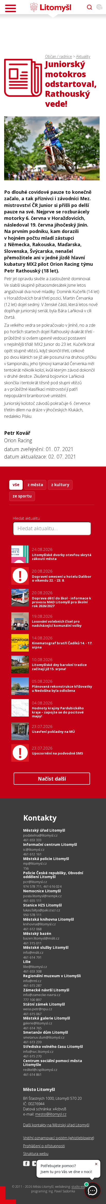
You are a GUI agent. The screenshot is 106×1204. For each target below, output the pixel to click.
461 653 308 (32, 971)
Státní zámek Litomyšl (44, 1004)
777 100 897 (32, 999)
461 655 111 (32, 900)
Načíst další (52, 778)
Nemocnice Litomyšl (42, 890)
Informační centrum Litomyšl (50, 844)
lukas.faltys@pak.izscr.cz (41, 910)
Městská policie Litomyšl (46, 858)
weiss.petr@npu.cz (37, 1009)
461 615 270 (32, 1056)
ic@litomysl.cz (34, 850)
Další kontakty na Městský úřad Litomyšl (56, 1124)
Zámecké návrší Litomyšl (46, 990)
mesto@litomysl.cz (50, 1114)
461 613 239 (32, 1042)
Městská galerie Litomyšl (46, 1018)
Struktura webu (35, 1153)
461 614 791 (32, 957)
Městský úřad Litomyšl (44, 830)
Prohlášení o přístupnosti (44, 1145)
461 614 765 (32, 1028)
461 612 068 (32, 929)
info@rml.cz (32, 981)
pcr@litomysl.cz (35, 882)
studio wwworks (82, 1186)
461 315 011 (32, 943)
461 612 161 (32, 854)
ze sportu (22, 496)
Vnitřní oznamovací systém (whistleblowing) (58, 1137)
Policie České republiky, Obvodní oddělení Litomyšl (53, 874)
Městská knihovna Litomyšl (48, 919)
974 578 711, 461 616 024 (42, 886)
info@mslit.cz (33, 952)
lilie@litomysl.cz (35, 967)
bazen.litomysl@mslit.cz (41, 938)
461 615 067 (32, 1014)
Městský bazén (37, 933)
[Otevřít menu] (10, 8)
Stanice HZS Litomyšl (42, 905)
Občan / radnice (58, 56)
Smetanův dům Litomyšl (45, 1032)
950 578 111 (32, 914)
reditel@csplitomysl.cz (40, 1070)
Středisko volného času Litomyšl (53, 1046)
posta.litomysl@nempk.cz (42, 896)
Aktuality (83, 56)
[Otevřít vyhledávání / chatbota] (89, 7)
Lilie (27, 961)
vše (16, 484)
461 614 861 (32, 1074)
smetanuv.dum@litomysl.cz (44, 1037)
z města (35, 484)
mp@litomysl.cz (35, 863)
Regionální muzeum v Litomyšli (52, 975)
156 (26, 868)
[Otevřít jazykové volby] (99, 7)
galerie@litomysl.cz (37, 1023)
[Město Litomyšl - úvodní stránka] (50, 7)
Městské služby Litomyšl (45, 947)
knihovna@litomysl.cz (39, 924)
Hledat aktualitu (26, 518)
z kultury (60, 484)
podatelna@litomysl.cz (40, 835)
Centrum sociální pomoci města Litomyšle (52, 1062)
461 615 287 (32, 985)
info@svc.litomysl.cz (38, 1052)
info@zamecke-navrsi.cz (41, 995)
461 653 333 (32, 840)
